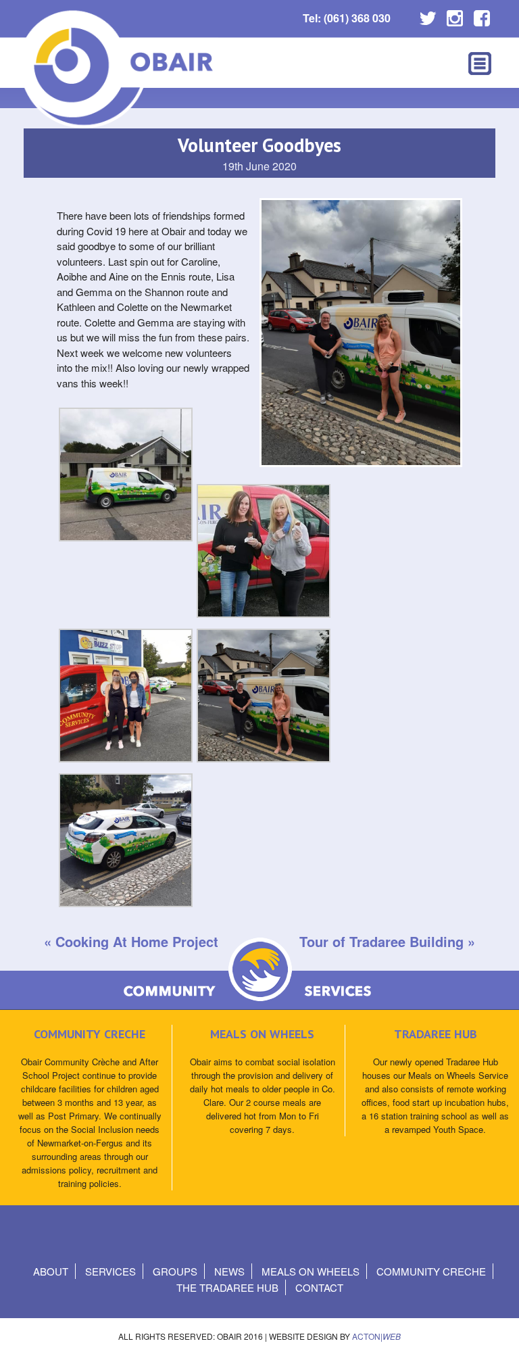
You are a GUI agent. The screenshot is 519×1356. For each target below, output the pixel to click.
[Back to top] (497, 1332)
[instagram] (455, 15)
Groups (175, 1271)
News (229, 1271)
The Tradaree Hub (227, 1287)
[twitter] (428, 15)
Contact (319, 1287)
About (50, 1271)
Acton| (376, 1336)
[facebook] (482, 15)
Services (110, 1271)
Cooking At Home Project (136, 941)
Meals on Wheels (311, 1271)
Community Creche (431, 1271)
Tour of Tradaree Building (381, 941)
